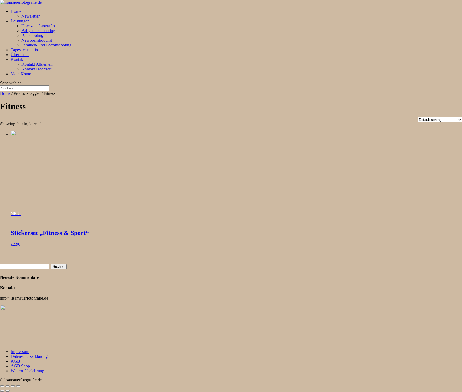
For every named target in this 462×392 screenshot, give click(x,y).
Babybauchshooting (38, 30)
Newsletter (30, 16)
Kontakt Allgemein (37, 64)
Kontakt (17, 59)
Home (16, 11)
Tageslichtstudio (24, 50)
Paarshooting (32, 35)
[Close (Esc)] (2, 386)
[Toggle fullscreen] (13, 386)
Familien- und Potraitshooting (46, 45)
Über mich (20, 54)
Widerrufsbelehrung (27, 371)
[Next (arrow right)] (7, 391)
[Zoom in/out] (18, 386)
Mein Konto (21, 74)
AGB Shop (20, 366)
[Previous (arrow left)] (2, 391)
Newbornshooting (36, 40)
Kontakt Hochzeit (36, 69)
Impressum (20, 351)
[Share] (7, 386)
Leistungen (20, 21)
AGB (15, 361)
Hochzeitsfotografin (38, 25)
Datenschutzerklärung (29, 356)
